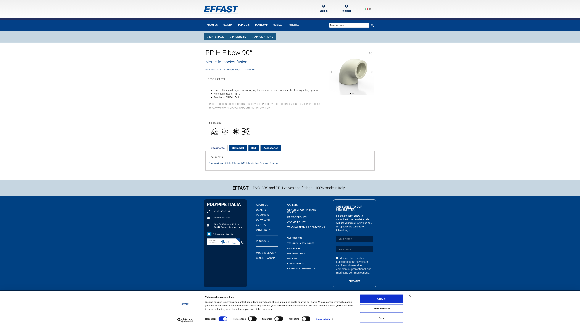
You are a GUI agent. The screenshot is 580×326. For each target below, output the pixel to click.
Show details (323, 319)
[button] (331, 72)
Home (207, 70)
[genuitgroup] (242, 242)
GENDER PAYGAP (265, 258)
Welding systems (231, 70)
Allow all (381, 298)
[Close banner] (410, 296)
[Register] (346, 6)
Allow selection (382, 308)
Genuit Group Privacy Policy (301, 211)
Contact (278, 25)
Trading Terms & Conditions (306, 227)
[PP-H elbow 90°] (351, 72)
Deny (381, 318)
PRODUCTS (262, 240)
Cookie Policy (296, 222)
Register (346, 10)
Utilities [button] (294, 25)
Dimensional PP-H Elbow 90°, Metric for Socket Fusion (243, 163)
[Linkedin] (209, 234)
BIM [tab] (253, 147)
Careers (292, 204)
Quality (227, 25)
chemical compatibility (301, 268)
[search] (372, 25)
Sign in (324, 10)
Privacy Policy (297, 217)
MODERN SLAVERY (266, 252)
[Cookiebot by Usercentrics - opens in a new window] (185, 320)
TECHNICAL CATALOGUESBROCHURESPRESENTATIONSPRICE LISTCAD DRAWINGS (300, 253)
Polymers (244, 25)
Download (261, 25)
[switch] (252, 318)
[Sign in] (323, 6)
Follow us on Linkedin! (223, 234)
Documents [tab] (218, 147)
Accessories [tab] (270, 147)
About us (212, 25)
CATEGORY (216, 70)
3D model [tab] (238, 147)
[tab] (215, 36)
